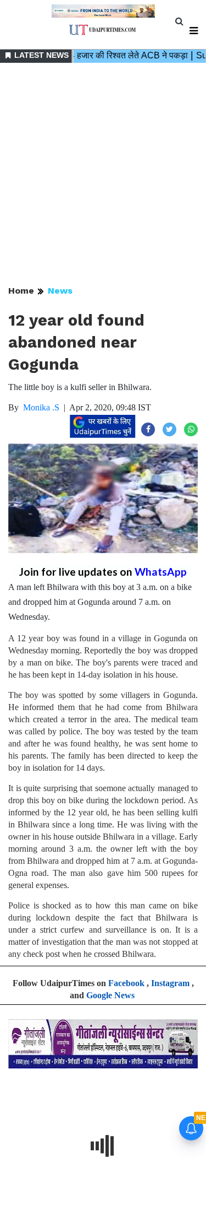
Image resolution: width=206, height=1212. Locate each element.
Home (21, 290)
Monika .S (41, 407)
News (60, 290)
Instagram (170, 983)
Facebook (126, 983)
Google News (110, 995)
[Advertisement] (103, 175)
